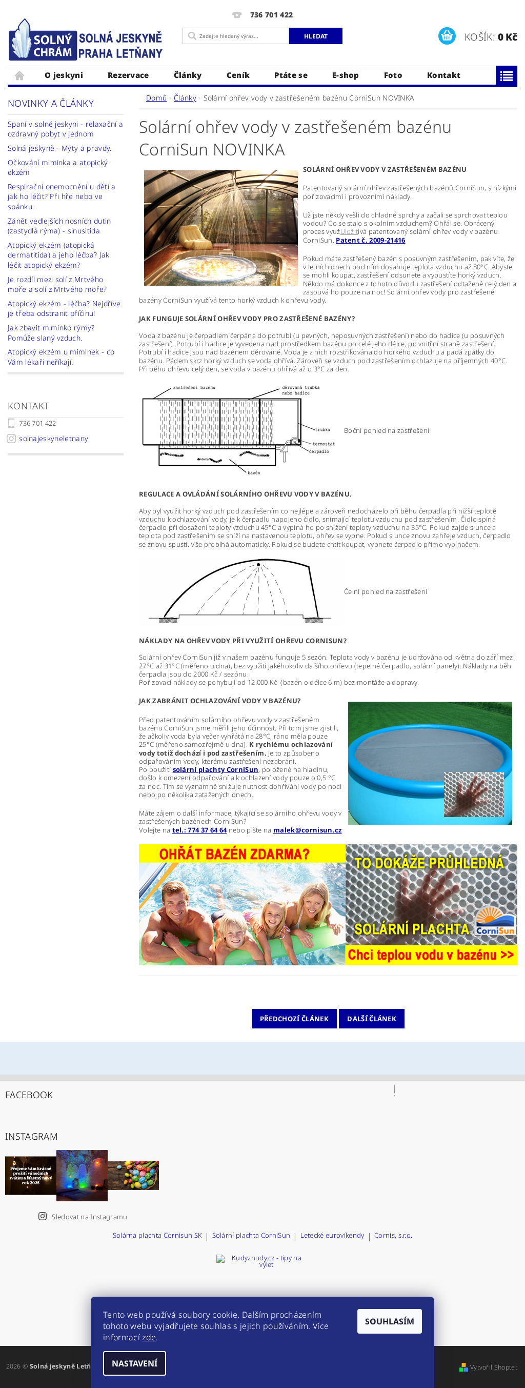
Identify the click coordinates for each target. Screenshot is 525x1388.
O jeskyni (64, 75)
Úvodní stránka (20, 75)
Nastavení (134, 1363)
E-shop (345, 75)
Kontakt (443, 75)
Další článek (371, 1018)
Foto (393, 75)
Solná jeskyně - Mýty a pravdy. (60, 148)
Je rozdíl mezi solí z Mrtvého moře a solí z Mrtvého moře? (57, 284)
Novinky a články (51, 103)
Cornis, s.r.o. (393, 1236)
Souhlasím (389, 1321)
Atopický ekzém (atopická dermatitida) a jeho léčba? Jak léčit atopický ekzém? (59, 255)
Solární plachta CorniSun (251, 1236)
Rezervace (128, 75)
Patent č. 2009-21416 (370, 240)
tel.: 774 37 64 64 (199, 830)
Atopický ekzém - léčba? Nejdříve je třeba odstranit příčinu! (64, 309)
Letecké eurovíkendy (332, 1236)
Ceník (238, 75)
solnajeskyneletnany (53, 438)
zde (149, 1337)
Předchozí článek (294, 1018)
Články (188, 75)
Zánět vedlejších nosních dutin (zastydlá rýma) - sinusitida (59, 226)
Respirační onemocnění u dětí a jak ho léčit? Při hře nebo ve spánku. (62, 196)
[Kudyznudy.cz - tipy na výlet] (262, 1292)
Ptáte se (291, 75)
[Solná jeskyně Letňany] (87, 40)
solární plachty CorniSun (216, 769)
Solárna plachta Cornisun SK (158, 1236)
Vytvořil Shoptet (493, 1367)
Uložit (349, 231)
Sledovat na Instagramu (89, 1216)
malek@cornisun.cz (307, 830)
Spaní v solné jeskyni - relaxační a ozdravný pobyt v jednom (65, 129)
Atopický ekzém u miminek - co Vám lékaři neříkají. (61, 357)
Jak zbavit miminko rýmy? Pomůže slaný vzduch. (51, 333)
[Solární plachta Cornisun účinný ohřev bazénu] (328, 903)
